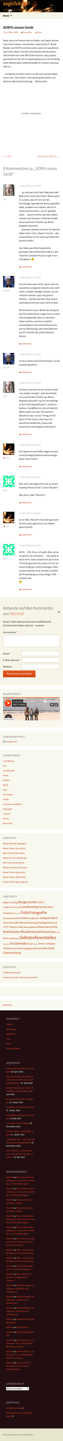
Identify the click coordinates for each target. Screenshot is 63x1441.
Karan (8, 1043)
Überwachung (12, 952)
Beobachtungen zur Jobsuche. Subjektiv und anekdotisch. (20, 1288)
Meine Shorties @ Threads (15, 867)
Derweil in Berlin (48, 156)
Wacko (6, 818)
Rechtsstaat (14, 938)
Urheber (50, 943)
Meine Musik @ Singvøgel (14, 843)
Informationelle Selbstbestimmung (20, 922)
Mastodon (7, 1005)
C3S (39, 902)
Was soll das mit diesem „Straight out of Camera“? (18, 1277)
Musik (5, 785)
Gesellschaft (8, 770)
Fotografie (38, 912)
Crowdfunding (29, 907)
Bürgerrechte (27, 902)
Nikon (53, 931)
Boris (5, 490)
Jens (8, 1038)
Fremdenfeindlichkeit (11, 918)
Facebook (8, 913)
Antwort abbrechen (58, 612)
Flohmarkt (16, 913)
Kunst (13, 927)
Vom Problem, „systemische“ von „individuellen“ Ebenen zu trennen (19, 1153)
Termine (6, 813)
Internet (54, 923)
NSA (58, 932)
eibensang (11, 1029)
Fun (24, 32)
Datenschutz (45, 907)
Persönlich (8, 794)
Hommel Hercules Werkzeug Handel (19, 977)
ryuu (5, 199)
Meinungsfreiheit (30, 927)
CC (43, 902)
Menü (6, 15)
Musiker (15, 932)
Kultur (5, 775)
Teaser (35, 944)
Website (7, 666)
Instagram (44, 922)
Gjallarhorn (11, 1033)
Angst (6, 902)
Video (45, 948)
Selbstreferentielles (37, 937)
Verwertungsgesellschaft (29, 948)
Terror (41, 943)
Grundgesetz (33, 918)
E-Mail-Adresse (11, 660)
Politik (6, 799)
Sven (39, 32)
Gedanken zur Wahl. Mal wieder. (20, 1107)
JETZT (6, 927)
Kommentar (10, 632)
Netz (30, 32)
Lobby (20, 927)
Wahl (51, 948)
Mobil (6, 932)
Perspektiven (22, 1327)
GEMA (23, 918)
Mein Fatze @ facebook (14, 862)
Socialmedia (18, 943)
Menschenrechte (47, 927)
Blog (15, 902)
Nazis (46, 932)
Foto (25, 912)
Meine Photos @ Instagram (15, 881)
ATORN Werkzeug (11, 972)
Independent (49, 918)
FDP (7, 156)
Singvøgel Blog (13, 1048)
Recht (6, 938)
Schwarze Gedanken (12, 804)
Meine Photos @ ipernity (14, 872)
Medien (6, 780)
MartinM (6, 290)
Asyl (11, 902)
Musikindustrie (32, 931)
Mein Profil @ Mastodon (14, 853)
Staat (30, 943)
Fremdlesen (8, 761)
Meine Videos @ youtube (14, 848)
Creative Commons (11, 907)
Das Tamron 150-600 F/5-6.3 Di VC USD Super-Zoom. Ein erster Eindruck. (20, 1241)
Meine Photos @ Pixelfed (14, 877)
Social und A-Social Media (17, 1123)
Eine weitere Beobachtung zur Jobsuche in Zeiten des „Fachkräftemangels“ (20, 1079)
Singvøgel (7, 809)
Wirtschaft (7, 823)
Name (7, 653)
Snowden (6, 944)
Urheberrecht (9, 948)
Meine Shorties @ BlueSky (15, 857)
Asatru (9, 1024)
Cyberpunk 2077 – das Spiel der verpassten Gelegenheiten (19, 1366)
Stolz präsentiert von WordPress (18, 1434)
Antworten (26, 266)
